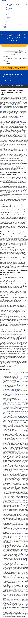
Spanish (7, 9)
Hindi (7, 21)
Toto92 (16, 455)
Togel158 (19, 381)
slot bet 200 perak (14, 285)
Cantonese (8, 10)
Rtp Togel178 (25, 376)
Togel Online (12, 311)
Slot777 (9, 266)
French (7, 12)
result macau (12, 197)
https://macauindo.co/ (13, 390)
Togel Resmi (11, 609)
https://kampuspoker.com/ (8, 411)
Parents (13, 38)
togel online (2, 300)
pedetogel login (3, 143)
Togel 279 (15, 378)
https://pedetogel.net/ (14, 394)
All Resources (15, 49)
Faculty (8, 38)
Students (19, 38)
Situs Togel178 (18, 353)
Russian (7, 19)
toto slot (11, 305)
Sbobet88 (23, 580)
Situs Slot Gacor (10, 209)
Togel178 (20, 361)
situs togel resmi (15, 443)
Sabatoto (9, 474)
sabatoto (12, 349)
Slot (9, 413)
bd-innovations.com (21, 121)
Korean (7, 18)
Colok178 (19, 420)
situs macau (21, 430)
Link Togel (2, 111)
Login (4, 26)
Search (4, 25)
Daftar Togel (15, 104)
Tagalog (7, 16)
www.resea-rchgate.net (8, 373)
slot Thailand (16, 291)
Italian (7, 14)
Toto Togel (5, 149)
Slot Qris (19, 277)
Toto (16, 338)
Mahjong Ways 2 (14, 214)
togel (10, 324)
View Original (9, 8)
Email (21, 80)
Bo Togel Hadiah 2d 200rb (14, 129)
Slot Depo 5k (8, 222)
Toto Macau (16, 178)
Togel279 (11, 544)
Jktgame (15, 587)
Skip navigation (3, 0)
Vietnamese (8, 17)
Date (25, 52)
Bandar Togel (25, 614)
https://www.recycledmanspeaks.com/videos (13, 404)
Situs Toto (17, 190)
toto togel (8, 168)
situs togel (20, 407)
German (7, 13)
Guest (4, 27)
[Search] (21, 25)
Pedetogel (26, 399)
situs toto (25, 155)
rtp (14, 236)
